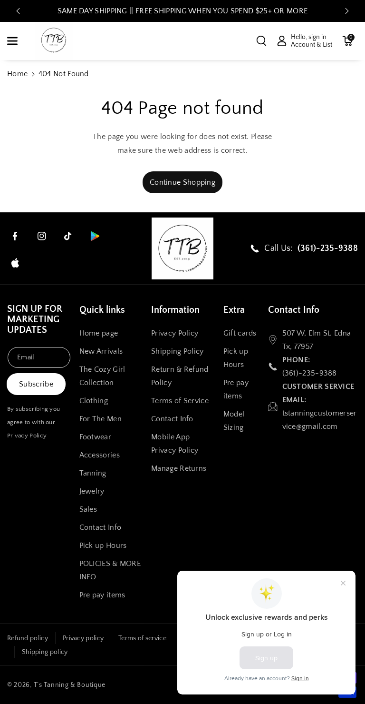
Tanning (92, 473)
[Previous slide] (18, 11)
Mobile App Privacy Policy (174, 444)
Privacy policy (83, 638)
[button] (17, 40)
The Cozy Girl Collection (102, 376)
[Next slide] (347, 11)
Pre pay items (102, 595)
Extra (234, 310)
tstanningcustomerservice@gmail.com (319, 420)
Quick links (102, 310)
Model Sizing (234, 421)
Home (17, 73)
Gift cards (240, 333)
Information (175, 310)
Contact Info (100, 527)
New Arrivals (101, 351)
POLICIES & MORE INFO (110, 570)
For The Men (100, 419)
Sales (88, 509)
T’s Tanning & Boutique (70, 685)
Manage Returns (178, 468)
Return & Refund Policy (180, 376)
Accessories (99, 455)
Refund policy (27, 638)
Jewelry (92, 491)
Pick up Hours (103, 545)
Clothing (93, 401)
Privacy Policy (27, 435)
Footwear (95, 437)
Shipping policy (45, 652)
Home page (98, 333)
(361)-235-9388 (309, 373)
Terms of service (142, 638)
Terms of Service (180, 401)
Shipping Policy (177, 351)
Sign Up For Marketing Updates (34, 319)
